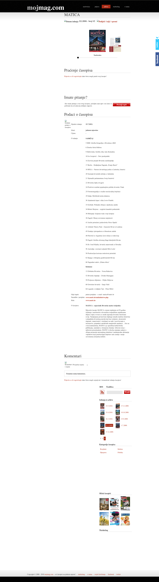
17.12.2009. (110, 432)
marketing (116, 6)
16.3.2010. (109, 419)
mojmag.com (49, 574)
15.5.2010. (109, 406)
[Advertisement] (106, 87)
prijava (97, 6)
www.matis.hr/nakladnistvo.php (97, 297)
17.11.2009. (125, 406)
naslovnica (86, 6)
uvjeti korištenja (100, 574)
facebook (111, 574)
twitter (118, 574)
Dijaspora (103, 452)
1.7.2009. (124, 425)
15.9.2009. (124, 419)
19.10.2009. (125, 412)
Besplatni (103, 449)
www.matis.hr (91, 300)
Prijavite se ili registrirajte (73, 76)
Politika (120, 452)
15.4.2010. (109, 412)
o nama (127, 6)
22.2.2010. (109, 425)
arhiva (106, 6)
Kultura (120, 449)
